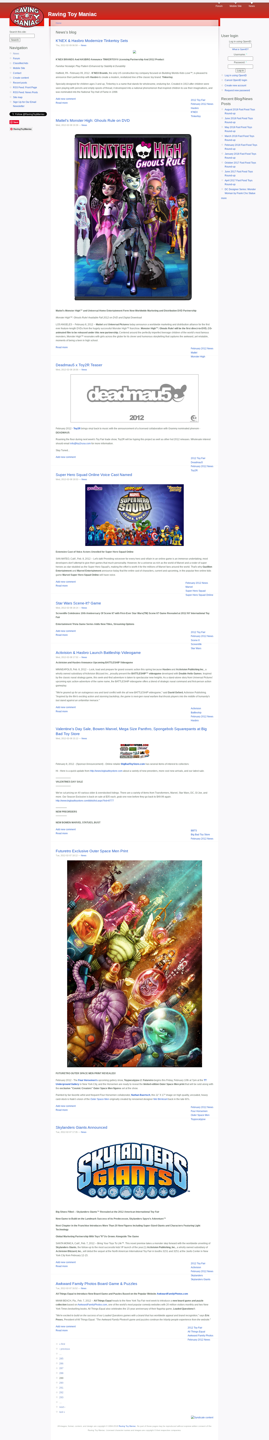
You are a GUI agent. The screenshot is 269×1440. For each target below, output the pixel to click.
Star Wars (196, 648)
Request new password (237, 90)
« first (62, 1344)
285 (61, 1358)
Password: (240, 62)
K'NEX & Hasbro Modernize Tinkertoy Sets (92, 41)
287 (61, 1368)
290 (61, 1382)
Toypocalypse (198, 1119)
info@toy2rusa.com (80, 443)
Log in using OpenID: (240, 41)
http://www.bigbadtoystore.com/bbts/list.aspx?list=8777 (85, 800)
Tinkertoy (196, 116)
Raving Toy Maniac (127, 1426)
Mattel (194, 352)
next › (62, 1407)
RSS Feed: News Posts (25, 92)
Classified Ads (20, 63)
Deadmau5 (197, 462)
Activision (196, 708)
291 (61, 1387)
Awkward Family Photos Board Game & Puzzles (96, 1284)
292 (61, 1392)
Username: (240, 54)
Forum (219, 6)
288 (61, 1373)
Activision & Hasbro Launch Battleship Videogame (98, 653)
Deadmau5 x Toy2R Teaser (79, 365)
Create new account (235, 85)
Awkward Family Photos (200, 1335)
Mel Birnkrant (160, 1099)
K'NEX (194, 112)
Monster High (198, 356)
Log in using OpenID (236, 75)
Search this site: (17, 32)
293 (61, 1397)
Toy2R (194, 470)
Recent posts (20, 82)
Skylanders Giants (200, 1279)
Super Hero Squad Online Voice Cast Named (94, 475)
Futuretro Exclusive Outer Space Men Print (92, 851)
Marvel (189, 587)
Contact (17, 73)
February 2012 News (202, 104)
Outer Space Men (99, 1099)
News (252, 6)
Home (58, 23)
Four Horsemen (199, 1111)
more (224, 198)
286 (61, 1363)
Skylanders (197, 1275)
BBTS (194, 830)
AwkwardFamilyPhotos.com (172, 1293)
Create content (21, 77)
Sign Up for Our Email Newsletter (24, 104)
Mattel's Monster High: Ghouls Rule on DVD (93, 120)
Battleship (196, 712)
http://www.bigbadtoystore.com (106, 771)
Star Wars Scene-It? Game (78, 603)
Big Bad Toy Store (200, 834)
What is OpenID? (240, 49)
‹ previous (64, 1349)
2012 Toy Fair (198, 100)
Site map (17, 97)
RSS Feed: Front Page (25, 87)
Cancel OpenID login (236, 80)
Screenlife (196, 644)
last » (62, 1412)
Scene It (195, 640)
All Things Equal (196, 1331)
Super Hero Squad (196, 590)
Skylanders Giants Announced (81, 1127)
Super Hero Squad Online (199, 595)
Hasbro (195, 108)
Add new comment (66, 99)
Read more (62, 102)
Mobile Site (236, 6)
